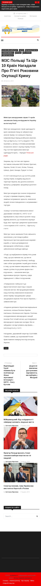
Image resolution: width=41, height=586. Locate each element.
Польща (18, 52)
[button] (36, 2)
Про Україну (27, 52)
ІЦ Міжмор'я (14, 575)
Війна (32, 581)
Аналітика (7, 16)
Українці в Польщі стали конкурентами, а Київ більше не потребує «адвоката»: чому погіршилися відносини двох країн (20, 7)
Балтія (22, 50)
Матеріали (33, 16)
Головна (5, 581)
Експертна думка (20, 16)
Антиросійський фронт (9, 50)
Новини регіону (15, 581)
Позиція (20, 18)
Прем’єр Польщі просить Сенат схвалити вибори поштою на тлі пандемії (17, 455)
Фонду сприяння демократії (23, 578)
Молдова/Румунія (31, 50)
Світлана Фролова (11, 425)
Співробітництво (7, 55)
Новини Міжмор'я (8, 52)
